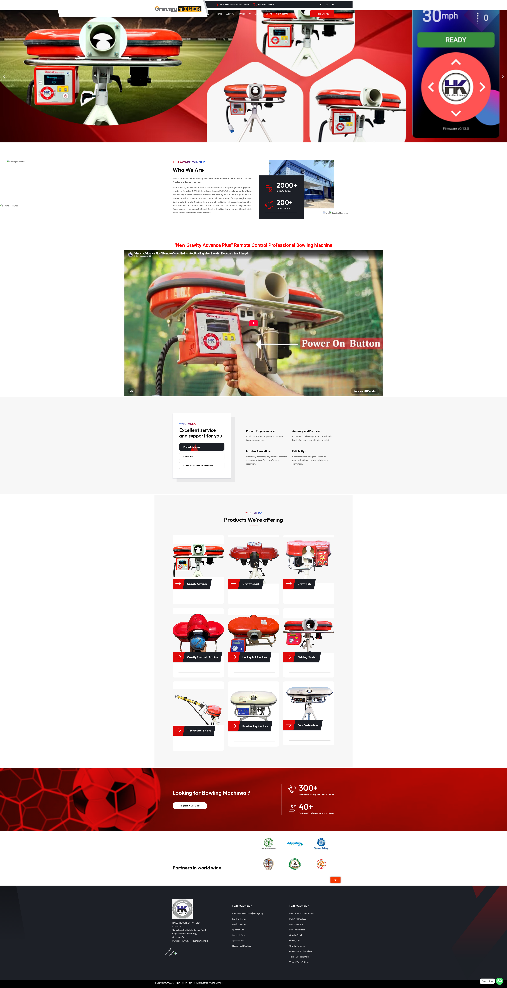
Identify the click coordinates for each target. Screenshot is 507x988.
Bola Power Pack (297, 924)
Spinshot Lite (238, 929)
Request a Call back (190, 805)
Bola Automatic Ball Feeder (301, 913)
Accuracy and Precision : (307, 431)
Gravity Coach (295, 935)
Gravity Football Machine (300, 951)
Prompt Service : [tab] (191, 447)
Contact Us (282, 13)
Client (269, 13)
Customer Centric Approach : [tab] (198, 465)
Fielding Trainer (239, 919)
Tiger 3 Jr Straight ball (299, 956)
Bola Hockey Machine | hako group (247, 913)
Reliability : (299, 451)
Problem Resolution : (258, 451)
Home (219, 13)
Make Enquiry (322, 13)
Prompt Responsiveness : (261, 431)
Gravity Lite (294, 940)
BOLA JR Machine (297, 919)
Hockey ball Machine (241, 946)
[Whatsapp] (499, 981)
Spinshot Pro (238, 940)
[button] (4, 76)
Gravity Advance (297, 946)
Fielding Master (239, 924)
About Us (230, 13)
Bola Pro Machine (297, 929)
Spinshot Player (239, 935)
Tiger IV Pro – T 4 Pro (299, 962)
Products (243, 13)
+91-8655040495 (266, 4)
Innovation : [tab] (189, 456)
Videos (258, 13)
